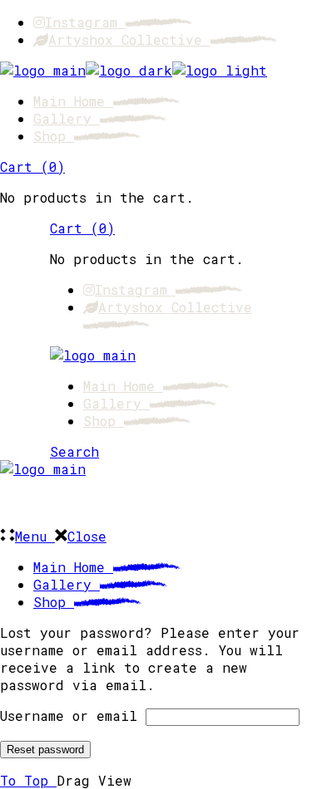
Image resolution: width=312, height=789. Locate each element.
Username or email (68, 715)
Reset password (45, 749)
